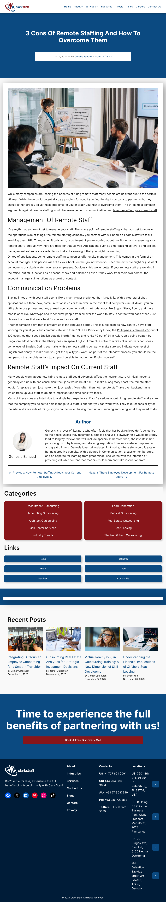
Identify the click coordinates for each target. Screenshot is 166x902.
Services (42, 578)
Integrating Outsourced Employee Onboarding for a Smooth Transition (25, 662)
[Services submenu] (97, 6)
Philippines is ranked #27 (133, 330)
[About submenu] (82, 6)
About (43, 568)
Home (43, 558)
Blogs (70, 795)
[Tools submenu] (124, 6)
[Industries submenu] (113, 6)
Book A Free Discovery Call (83, 740)
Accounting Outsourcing (43, 513)
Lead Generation (123, 506)
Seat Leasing (123, 528)
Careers (72, 802)
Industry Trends (103, 56)
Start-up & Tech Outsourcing (123, 535)
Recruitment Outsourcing (43, 506)
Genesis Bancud (83, 56)
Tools (123, 568)
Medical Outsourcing (123, 513)
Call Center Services (43, 528)
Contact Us (123, 578)
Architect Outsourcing (43, 520)
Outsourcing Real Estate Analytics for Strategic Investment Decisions (63, 662)
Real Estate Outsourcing (123, 520)
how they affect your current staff (135, 210)
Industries (123, 558)
